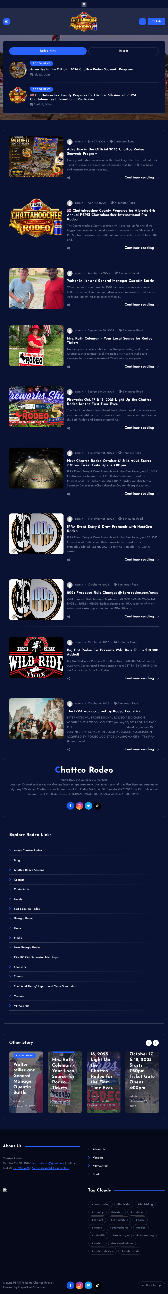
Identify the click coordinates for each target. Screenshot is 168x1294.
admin (79, 141)
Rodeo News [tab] (48, 51)
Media (18, 938)
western (98, 1243)
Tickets (156, 21)
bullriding (146, 1204)
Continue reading (140, 177)
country (98, 1212)
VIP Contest (22, 1006)
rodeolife (99, 1235)
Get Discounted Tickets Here (50, 1168)
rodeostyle (122, 1235)
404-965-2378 (21, 1168)
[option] (26, 1082)
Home (18, 928)
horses (98, 1227)
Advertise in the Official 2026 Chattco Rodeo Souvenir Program (81, 69)
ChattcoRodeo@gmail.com (47, 1163)
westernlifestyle (104, 1251)
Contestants (22, 889)
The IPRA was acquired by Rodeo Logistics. (104, 711)
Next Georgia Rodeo (27, 947)
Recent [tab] (123, 51)
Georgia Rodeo (24, 918)
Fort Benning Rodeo (27, 909)
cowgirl (98, 1220)
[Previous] (149, 1043)
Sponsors (20, 967)
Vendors (19, 996)
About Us (99, 1149)
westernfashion (123, 1243)
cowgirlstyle (120, 1220)
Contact (19, 880)
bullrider (124, 1204)
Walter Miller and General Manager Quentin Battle (110, 281)
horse (141, 1220)
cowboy (118, 1212)
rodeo (142, 1227)
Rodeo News (41, 63)
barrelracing (102, 1204)
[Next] (156, 1043)
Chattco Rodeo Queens (29, 870)
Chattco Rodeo (84, 770)
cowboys (138, 1212)
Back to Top (153, 1285)
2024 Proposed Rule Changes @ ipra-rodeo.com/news (112, 593)
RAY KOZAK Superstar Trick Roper (36, 957)
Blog (17, 860)
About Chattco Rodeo (28, 850)
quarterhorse (120, 1227)
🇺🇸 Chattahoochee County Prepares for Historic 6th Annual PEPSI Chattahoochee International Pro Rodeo (111, 215)
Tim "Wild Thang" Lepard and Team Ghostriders (45, 986)
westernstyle (131, 1251)
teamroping (145, 1235)
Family (18, 899)
